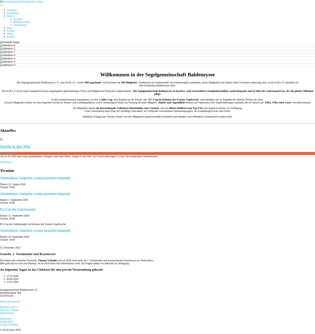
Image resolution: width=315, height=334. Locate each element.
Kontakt (11, 36)
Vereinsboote (20, 24)
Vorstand (17, 18)
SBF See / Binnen (9, 309)
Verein (10, 15)
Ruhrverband (7, 312)
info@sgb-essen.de (10, 301)
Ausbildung (13, 12)
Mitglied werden (21, 21)
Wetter (10, 33)
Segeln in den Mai (15, 146)
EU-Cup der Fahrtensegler (18, 209)
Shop (9, 27)
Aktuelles (11, 10)
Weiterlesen (6, 162)
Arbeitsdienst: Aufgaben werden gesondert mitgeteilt (35, 178)
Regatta (10, 30)
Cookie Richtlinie (9, 324)
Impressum (5, 318)
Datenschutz (6, 321)
